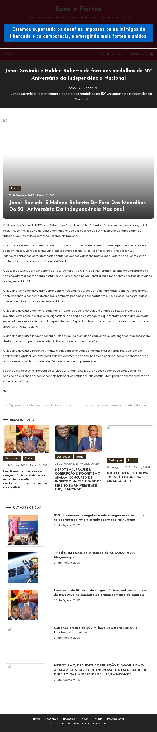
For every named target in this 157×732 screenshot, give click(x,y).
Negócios (69, 719)
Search (136, 54)
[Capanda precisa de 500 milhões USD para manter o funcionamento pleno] (25, 642)
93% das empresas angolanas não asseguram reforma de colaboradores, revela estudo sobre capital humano (99, 517)
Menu (13, 54)
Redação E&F (45, 195)
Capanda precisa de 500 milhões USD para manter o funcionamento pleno (95, 630)
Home (36, 719)
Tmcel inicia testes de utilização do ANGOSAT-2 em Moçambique (94, 555)
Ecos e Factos (78, 9)
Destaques (12, 458)
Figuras (97, 719)
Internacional (115, 719)
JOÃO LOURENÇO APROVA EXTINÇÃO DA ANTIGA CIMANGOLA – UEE (127, 477)
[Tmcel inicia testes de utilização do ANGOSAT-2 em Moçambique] (25, 567)
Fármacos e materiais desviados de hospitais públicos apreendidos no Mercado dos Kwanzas (119, 405)
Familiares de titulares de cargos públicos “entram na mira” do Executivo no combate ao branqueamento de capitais (25, 479)
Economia (51, 719)
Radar (15, 188)
